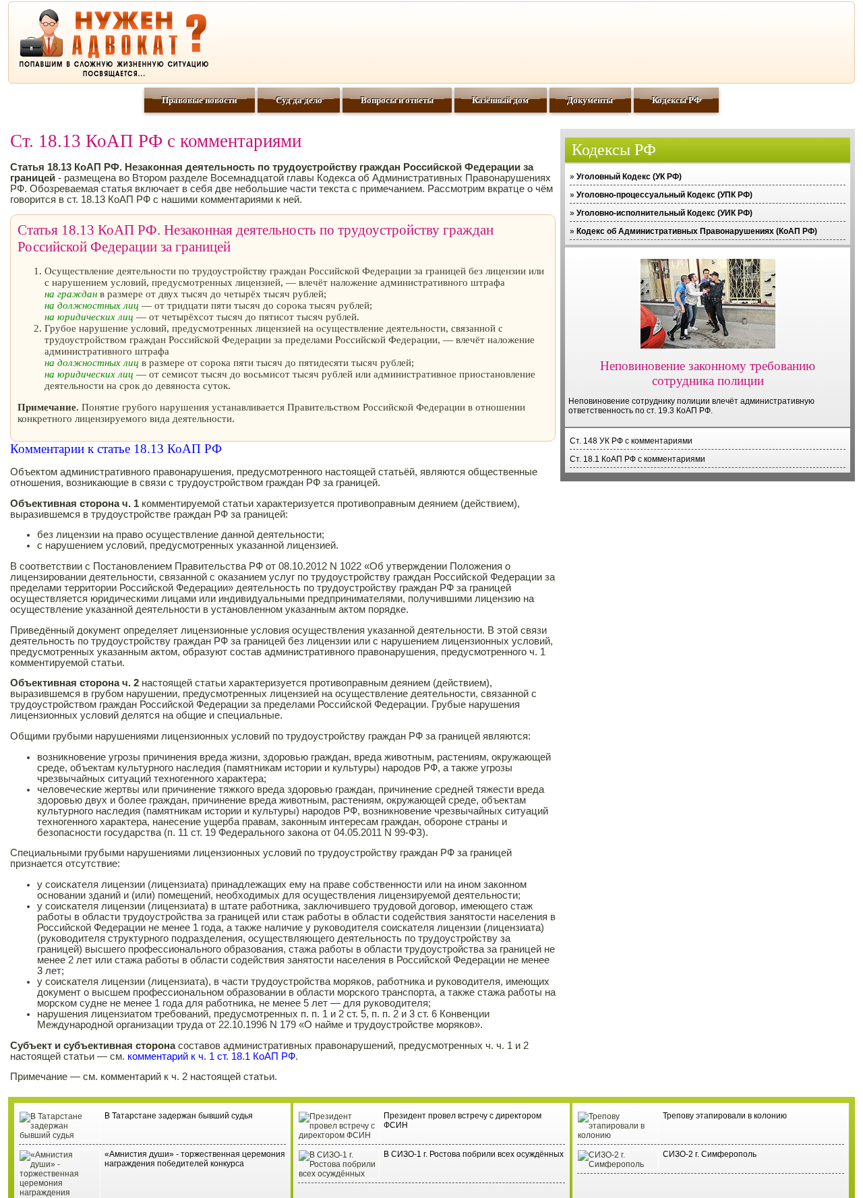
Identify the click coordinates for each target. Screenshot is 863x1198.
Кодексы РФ (676, 100)
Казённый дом (500, 100)
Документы (590, 100)
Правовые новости (199, 100)
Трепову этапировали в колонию (725, 1115)
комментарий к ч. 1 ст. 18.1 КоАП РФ (211, 1056)
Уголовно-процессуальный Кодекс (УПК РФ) (664, 195)
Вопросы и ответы (397, 100)
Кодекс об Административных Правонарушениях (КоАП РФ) (696, 231)
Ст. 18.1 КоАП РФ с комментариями (637, 459)
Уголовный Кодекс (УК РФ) (629, 176)
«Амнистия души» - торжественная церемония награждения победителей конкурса (195, 1158)
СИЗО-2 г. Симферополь (709, 1154)
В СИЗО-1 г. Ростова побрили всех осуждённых (474, 1154)
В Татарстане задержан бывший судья (179, 1115)
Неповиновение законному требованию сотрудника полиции (707, 373)
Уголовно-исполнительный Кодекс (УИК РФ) (664, 213)
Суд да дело (299, 100)
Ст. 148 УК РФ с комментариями (631, 441)
